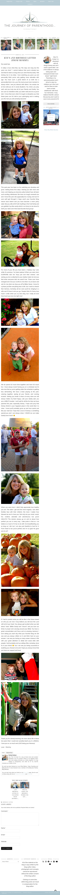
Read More (51, 103)
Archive (42, 1)
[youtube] (57, 862)
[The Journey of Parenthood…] (30, 19)
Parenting (9, 1)
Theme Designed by (52, 892)
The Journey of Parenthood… (13, 892)
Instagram (17, 774)
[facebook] (48, 862)
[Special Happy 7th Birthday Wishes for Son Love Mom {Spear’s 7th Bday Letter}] (24, 785)
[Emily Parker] (5, 760)
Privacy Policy (27, 892)
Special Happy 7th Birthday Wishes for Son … (24, 793)
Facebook (22, 774)
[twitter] (43, 862)
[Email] (50, 864)
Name (3, 828)
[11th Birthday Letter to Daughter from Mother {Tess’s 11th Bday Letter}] (15, 785)
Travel (28, 1)
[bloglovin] (51, 862)
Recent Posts (9, 752)
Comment (4, 811)
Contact (30, 4)
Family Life (19, 1)
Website (3, 841)
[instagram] (46, 862)
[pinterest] (54, 862)
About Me (51, 1)
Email (3, 835)
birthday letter (8, 802)
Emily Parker (13, 755)
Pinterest (29, 774)
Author (3, 752)
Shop (35, 1)
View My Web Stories (51, 130)
